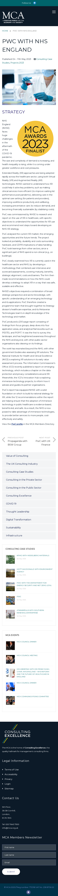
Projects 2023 (17, 63)
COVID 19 (11, 503)
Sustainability (13, 527)
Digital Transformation (18, 519)
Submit (11, 872)
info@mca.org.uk (10, 828)
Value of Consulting (17, 456)
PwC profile (17, 424)
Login (8, 783)
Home (5, 31)
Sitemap (9, 788)
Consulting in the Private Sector (24, 479)
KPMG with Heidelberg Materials (33, 555)
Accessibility (11, 774)
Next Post (43, 441)
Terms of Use (12, 769)
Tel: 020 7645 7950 (10, 824)
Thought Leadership (17, 511)
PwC (19, 596)
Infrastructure (14, 535)
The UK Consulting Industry (22, 464)
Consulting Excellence (19, 495)
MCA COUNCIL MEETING (27, 655)
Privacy (8, 779)
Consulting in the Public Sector (23, 487)
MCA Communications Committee (33, 696)
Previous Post (17, 441)
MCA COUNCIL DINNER (26, 642)
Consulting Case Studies (19, 472)
